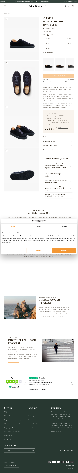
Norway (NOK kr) (11, 465)
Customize (37, 250)
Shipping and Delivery (11, 428)
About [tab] (64, 226)
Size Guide (7, 416)
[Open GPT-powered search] (65, 6)
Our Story (31, 416)
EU (48, 34)
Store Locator (32, 412)
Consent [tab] (13, 226)
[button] (5, 6)
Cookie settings (69, 465)
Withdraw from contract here (13, 424)
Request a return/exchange (13, 420)
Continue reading (13, 362)
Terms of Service (33, 424)
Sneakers (7, 14)
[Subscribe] (33, 450)
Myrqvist (71, 468)
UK (44, 34)
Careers (30, 420)
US (52, 34)
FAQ (5, 412)
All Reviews (7, 439)
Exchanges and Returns (12, 432)
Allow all (63, 250)
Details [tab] (39, 226)
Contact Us (8, 436)
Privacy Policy (32, 428)
